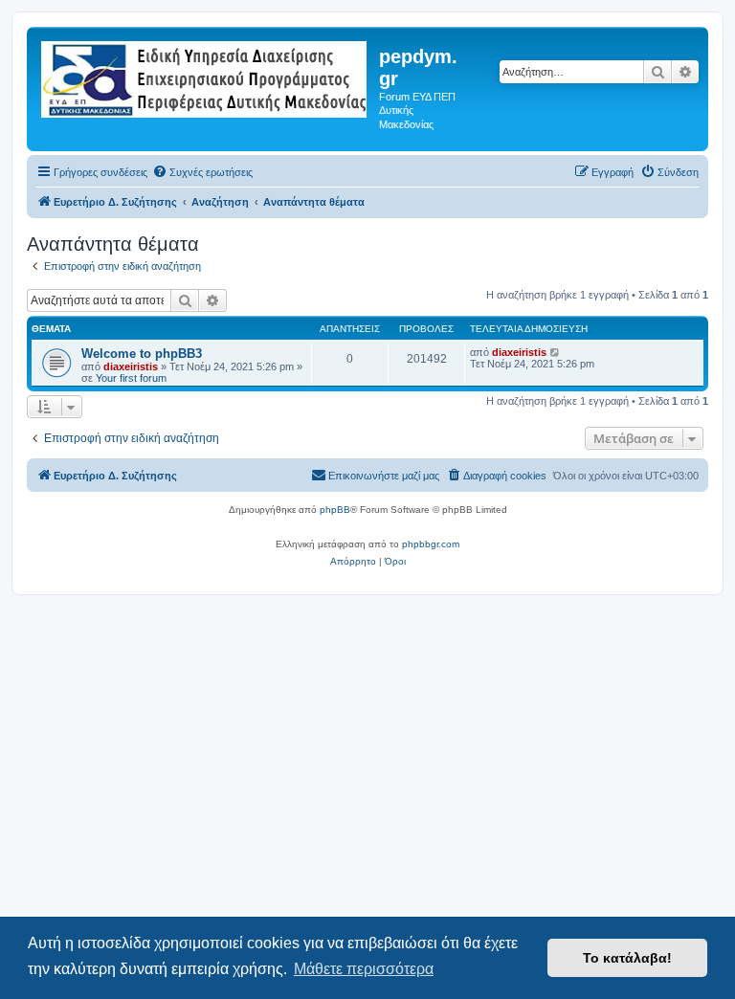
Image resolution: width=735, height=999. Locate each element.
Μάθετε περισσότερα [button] (364, 969)
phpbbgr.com (430, 544)
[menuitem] (202, 172)
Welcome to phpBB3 (141, 353)
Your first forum (131, 378)
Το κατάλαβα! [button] (627, 958)
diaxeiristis (130, 366)
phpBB (335, 509)
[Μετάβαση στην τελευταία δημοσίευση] (555, 352)
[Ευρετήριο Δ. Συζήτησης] (205, 76)
